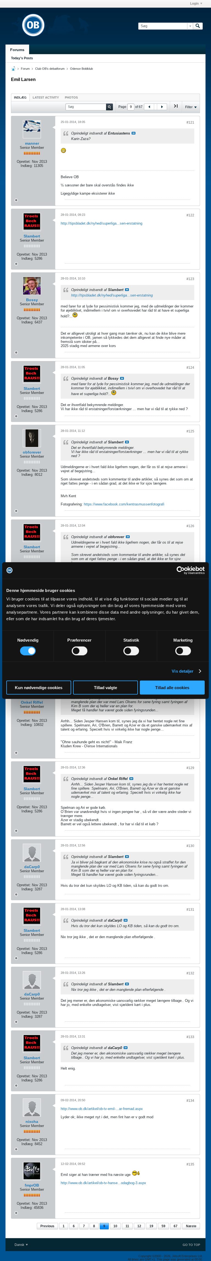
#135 (190, 1164)
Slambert (32, 236)
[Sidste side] (176, 108)
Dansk (20, 1245)
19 (151, 1226)
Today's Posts (22, 58)
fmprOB (32, 1185)
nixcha (32, 1121)
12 (139, 1226)
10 (115, 1226)
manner (32, 143)
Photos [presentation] (71, 97)
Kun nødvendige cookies (38, 687)
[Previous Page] (149, 107)
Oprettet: (24, 162)
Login (194, 3)
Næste (191, 1226)
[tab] (20, 97)
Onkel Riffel (32, 702)
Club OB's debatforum (50, 68)
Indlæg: (27, 166)
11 (127, 1226)
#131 (190, 910)
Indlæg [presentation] (20, 97)
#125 (190, 431)
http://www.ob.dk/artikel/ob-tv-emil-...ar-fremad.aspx (102, 1109)
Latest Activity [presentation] (46, 97)
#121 (190, 122)
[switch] (79, 650)
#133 (190, 1037)
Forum (25, 68)
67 (175, 1226)
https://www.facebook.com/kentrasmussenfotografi (124, 504)
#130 (190, 846)
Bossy (32, 300)
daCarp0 (32, 867)
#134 (190, 1101)
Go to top (191, 1244)
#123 (190, 279)
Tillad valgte (105, 687)
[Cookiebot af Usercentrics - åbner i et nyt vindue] (181, 570)
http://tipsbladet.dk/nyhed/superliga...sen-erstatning (101, 223)
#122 (190, 215)
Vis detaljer (182, 671)
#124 (190, 368)
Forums (17, 49)
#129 (190, 768)
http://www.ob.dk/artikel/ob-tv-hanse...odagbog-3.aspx (103, 1183)
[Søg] (198, 26)
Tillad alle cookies (172, 687)
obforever (32, 452)
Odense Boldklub (81, 68)
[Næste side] (162, 107)
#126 (190, 526)
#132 (190, 973)
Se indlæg (133, 133)
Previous (47, 1226)
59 (163, 1226)
